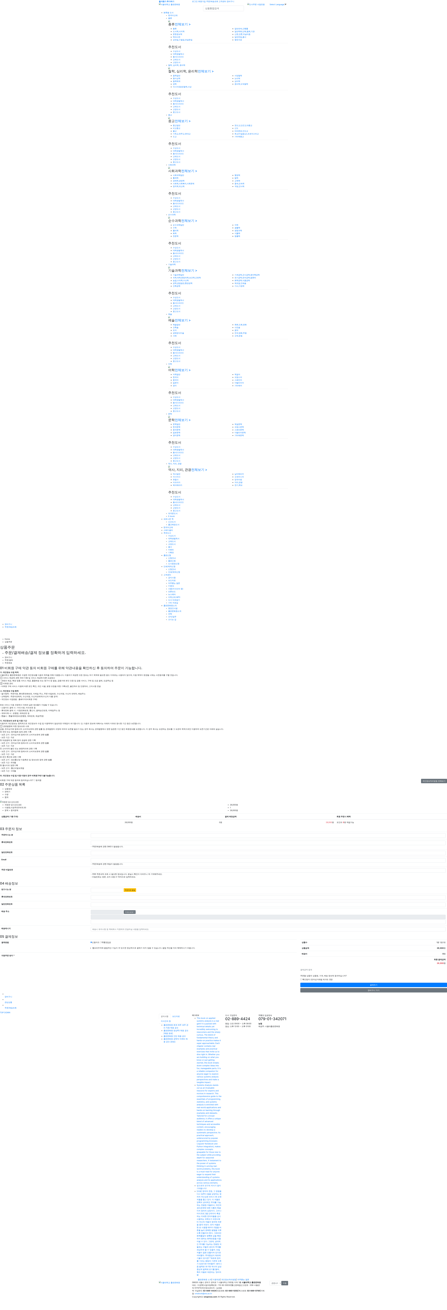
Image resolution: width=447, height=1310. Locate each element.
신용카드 (95, 942)
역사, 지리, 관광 (174, 463)
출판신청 (167, 555)
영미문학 (176, 435)
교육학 (237, 181)
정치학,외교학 (179, 186)
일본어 (175, 383)
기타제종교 (239, 136)
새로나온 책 (168, 519)
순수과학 (172, 214)
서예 (175, 336)
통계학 (175, 178)
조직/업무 (172, 617)
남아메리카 (239, 474)
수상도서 (176, 51)
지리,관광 (238, 482)
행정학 (237, 175)
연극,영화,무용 (241, 333)
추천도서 (167, 533)
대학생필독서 (178, 54)
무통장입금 (106, 942)
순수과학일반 (178, 225)
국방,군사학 (239, 186)
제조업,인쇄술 (240, 283)
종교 (170, 115)
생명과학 (238, 230)
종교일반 (176, 125)
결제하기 (373, 985)
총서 (170, 547)
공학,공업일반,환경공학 (182, 283)
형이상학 (176, 78)
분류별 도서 (168, 12)
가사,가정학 (239, 286)
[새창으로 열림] (256, 4)
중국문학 (176, 430)
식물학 (237, 233)
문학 (170, 414)
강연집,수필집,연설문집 (182, 40)
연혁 (170, 614)
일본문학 (176, 432)
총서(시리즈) (178, 57)
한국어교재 (173, 15)
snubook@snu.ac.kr (203, 1293)
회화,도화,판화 (241, 324)
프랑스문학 (239, 427)
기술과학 (172, 264)
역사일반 (176, 474)
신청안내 (172, 558)
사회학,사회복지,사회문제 (183, 183)
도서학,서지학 (179, 31)
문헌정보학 (177, 34)
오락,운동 (238, 336)
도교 (175, 136)
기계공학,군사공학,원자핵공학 (247, 275)
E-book (171, 516)
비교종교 (176, 128)
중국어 (175, 380)
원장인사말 (173, 608)
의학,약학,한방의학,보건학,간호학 (187, 277)
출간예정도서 (173, 524)
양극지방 (238, 479)
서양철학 (238, 75)
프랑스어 (238, 377)
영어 (175, 385)
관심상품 (8, 1002)
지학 (236, 225)
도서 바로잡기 (174, 600)
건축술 (175, 327)
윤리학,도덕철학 (241, 84)
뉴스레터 (172, 594)
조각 (175, 330)
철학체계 (176, 81)
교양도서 (176, 62)
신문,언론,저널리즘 (242, 34)
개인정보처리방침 (228, 1279)
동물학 (237, 236)
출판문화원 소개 (205, 1279)
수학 (175, 228)
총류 (170, 18)
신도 (236, 128)
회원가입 (202, 1)
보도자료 (172, 580)
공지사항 (172, 577)
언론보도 (172, 591)
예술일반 (176, 324)
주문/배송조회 (212, 1)
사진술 (237, 327)
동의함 (38, 780)
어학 (170, 364)
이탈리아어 (239, 383)
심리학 (237, 81)
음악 (236, 330)
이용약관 (216, 1279)
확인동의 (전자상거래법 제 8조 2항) (317, 979)
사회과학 (172, 165)
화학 (175, 233)
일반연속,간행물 (241, 28)
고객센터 (222, 1)
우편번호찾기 (130, 912)
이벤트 (171, 550)
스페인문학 (239, 430)
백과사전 (176, 37)
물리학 (175, 230)
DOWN (7, 1012)
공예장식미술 (178, 333)
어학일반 (176, 374)
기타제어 (238, 385)
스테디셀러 (168, 530)
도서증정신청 (173, 563)
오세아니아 (239, 477)
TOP (2, 1012)
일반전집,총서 (240, 37)
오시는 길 (172, 619)
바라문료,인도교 (241, 131)
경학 (175, 84)
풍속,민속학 (239, 183)
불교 (175, 131)
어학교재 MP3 (174, 597)
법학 (236, 178)
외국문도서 (173, 513)
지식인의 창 (166, 1021)
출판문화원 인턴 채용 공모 (175, 1036)
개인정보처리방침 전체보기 (434, 781)
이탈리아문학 (240, 432)
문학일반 (176, 424)
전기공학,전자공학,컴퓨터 (245, 277)
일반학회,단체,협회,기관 (245, 31)
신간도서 (172, 522)
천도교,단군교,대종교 (243, 125)
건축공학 (176, 286)
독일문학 (238, 424)
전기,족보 (238, 485)
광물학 (237, 228)
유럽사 (175, 479)
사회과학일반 (178, 175)
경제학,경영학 (179, 181)
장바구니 (230, 1)
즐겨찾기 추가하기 (166, 1)
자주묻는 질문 (174, 583)
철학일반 (176, 75)
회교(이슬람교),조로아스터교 (247, 134)
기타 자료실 (173, 603)
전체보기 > (183, 24)
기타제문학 (239, 435)
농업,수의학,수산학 (181, 280)
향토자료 (238, 40)
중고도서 (176, 112)
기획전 (171, 552)
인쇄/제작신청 (169, 566)
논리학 (237, 78)
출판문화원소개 (170, 605)
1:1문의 (171, 586)
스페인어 (238, 380)
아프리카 (176, 482)
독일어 (237, 374)
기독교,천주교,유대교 (182, 134)
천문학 (175, 236)
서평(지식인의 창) (175, 589)
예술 (170, 314)
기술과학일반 (178, 275)
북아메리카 (177, 485)
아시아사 (176, 477)
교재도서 (176, 59)
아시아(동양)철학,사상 (182, 87)
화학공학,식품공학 (242, 280)
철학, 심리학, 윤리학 (176, 65)
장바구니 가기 (373, 990)
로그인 (195, 1)
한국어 (175, 377)
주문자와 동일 (130, 890)
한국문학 (176, 427)
